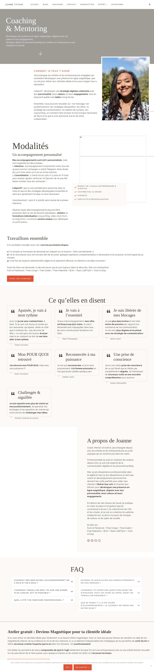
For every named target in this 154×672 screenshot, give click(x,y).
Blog (45, 4)
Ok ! (68, 667)
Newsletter (87, 4)
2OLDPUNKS (117, 4)
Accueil (35, 4)
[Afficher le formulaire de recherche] (149, 4)
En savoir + (82, 667)
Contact (72, 4)
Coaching (57, 4)
